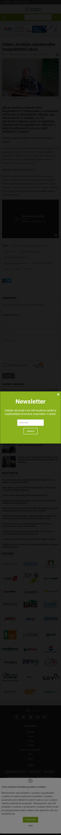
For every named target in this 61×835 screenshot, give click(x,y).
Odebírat (30, 431)
